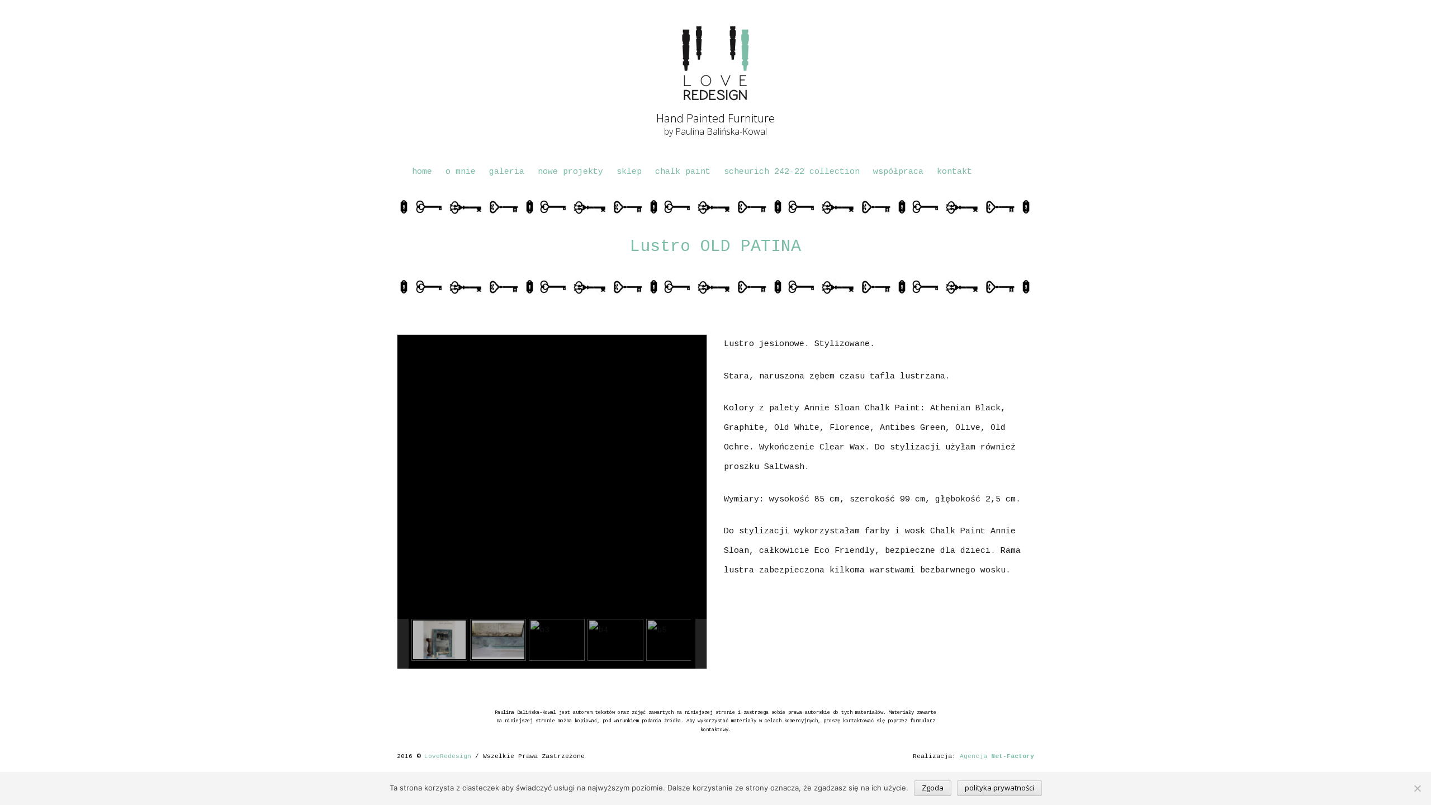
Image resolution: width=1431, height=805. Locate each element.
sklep (629, 172)
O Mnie (461, 172)
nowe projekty (570, 172)
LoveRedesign (447, 756)
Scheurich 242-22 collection (792, 172)
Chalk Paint (682, 172)
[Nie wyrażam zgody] (1417, 788)
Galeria (506, 172)
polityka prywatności (999, 788)
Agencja (997, 756)
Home (422, 172)
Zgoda (933, 788)
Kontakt (954, 172)
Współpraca (898, 172)
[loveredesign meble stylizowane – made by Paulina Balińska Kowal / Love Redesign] (715, 63)
